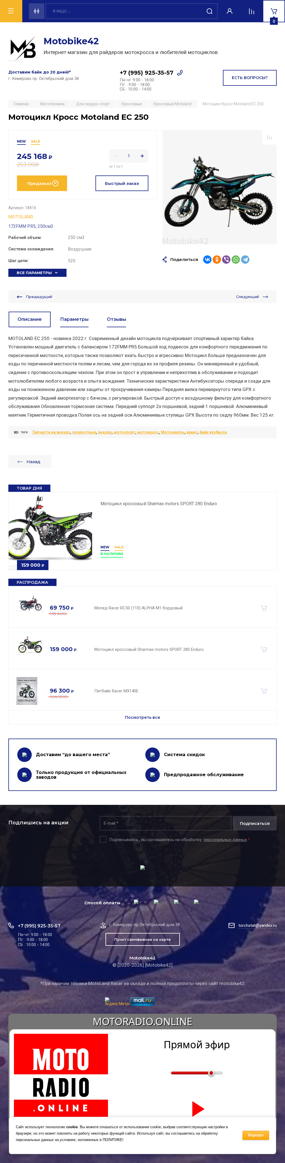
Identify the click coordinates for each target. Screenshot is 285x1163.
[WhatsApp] (236, 259)
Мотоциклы (173, 432)
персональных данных (225, 839)
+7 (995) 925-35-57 (146, 72)
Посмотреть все (142, 717)
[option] (220, 187)
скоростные (84, 432)
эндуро (105, 432)
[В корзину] (264, 608)
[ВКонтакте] (207, 259)
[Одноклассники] (217, 259)
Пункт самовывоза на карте (142, 939)
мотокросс (148, 432)
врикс (192, 432)
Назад (33, 461)
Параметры (74, 319)
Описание (30, 319)
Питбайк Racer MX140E (116, 690)
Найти (210, 11)
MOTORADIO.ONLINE (142, 1021)
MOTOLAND (20, 216)
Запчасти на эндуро (51, 432)
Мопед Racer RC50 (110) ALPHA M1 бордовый (138, 607)
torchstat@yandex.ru (258, 925)
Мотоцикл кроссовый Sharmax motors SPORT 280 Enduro (158, 503)
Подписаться (255, 823)
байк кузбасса (213, 432)
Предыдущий (39, 296)
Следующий (247, 296)
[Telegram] (245, 259)
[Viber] (226, 259)
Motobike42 (71, 41)
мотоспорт (124, 432)
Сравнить (269, 137)
